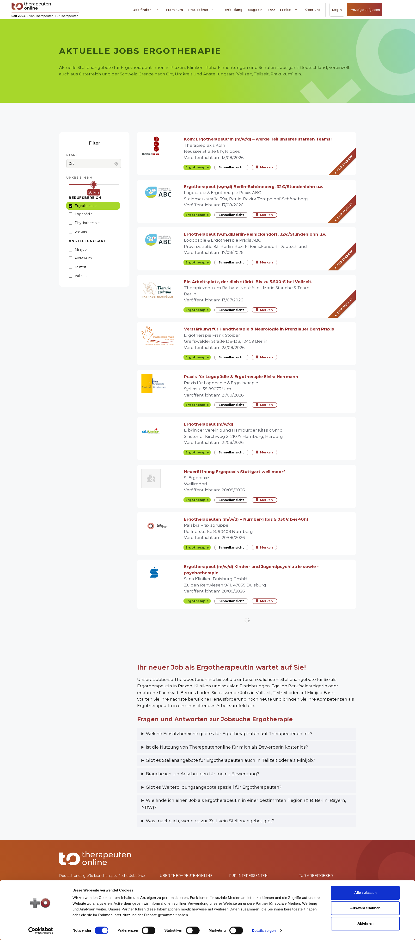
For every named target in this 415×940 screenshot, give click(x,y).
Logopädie (84, 214)
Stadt (72, 155)
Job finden (143, 10)
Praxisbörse (198, 10)
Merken (266, 167)
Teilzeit (80, 267)
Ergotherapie (86, 206)
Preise (285, 10)
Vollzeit (81, 276)
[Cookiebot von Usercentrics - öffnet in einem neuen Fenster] (41, 930)
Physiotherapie (87, 223)
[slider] (94, 184)
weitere (81, 231)
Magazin (255, 10)
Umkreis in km (79, 177)
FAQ (271, 10)
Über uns (313, 10)
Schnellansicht (231, 167)
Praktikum (174, 10)
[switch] (148, 930)
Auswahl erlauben (365, 908)
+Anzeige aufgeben (364, 10)
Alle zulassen (365, 893)
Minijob (81, 249)
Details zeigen (264, 930)
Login (337, 10)
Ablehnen (365, 923)
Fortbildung (233, 10)
